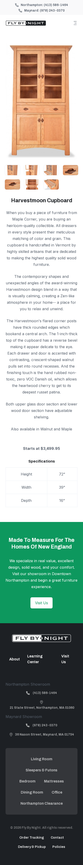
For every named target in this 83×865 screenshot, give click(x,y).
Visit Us (41, 603)
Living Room (41, 759)
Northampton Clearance (42, 803)
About (14, 659)
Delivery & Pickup (32, 847)
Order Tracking (31, 837)
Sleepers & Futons (41, 770)
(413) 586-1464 (56, 5)
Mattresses (54, 781)
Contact (57, 837)
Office (57, 792)
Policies (58, 847)
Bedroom (27, 781)
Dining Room (32, 792)
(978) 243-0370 (52, 10)
